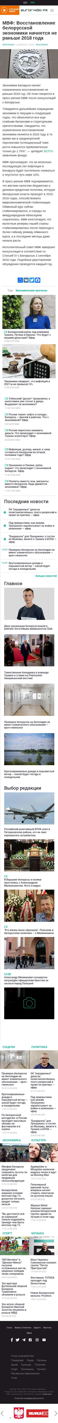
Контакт (41, 1369)
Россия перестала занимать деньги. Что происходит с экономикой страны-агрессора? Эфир (28, 433)
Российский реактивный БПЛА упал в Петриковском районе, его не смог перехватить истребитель (27, 832)
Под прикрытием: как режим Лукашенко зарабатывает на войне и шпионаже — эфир (31, 525)
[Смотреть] (5, 332)
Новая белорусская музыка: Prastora (42, 1294)
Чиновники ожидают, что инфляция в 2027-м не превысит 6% (27, 383)
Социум (8, 1047)
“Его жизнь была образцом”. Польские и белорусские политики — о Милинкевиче (29, 932)
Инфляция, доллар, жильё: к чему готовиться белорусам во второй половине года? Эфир (27, 452)
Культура (38, 1140)
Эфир (29, 1333)
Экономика (42, 45)
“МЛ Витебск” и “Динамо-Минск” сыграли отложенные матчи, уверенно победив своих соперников (14, 1266)
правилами (47, 1394)
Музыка (37, 1233)
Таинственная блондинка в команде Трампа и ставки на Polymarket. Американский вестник (26, 675)
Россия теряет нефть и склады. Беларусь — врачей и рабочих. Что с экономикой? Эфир (27, 417)
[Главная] (33, 10)
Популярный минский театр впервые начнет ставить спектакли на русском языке (42, 1190)
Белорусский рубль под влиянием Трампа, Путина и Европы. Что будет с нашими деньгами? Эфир (27, 334)
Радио (30, 1360)
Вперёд (56, 1413)
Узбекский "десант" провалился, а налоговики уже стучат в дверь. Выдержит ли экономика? (27, 401)
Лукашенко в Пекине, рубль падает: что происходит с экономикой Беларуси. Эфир (28, 468)
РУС (32, 2)
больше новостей (46, 575)
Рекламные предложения (25, 1373)
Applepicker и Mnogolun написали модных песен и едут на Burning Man (43, 1171)
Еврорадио (8, 45)
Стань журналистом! (22, 1355)
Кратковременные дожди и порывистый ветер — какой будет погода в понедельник (29, 566)
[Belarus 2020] (35, 1413)
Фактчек (47, 1327)
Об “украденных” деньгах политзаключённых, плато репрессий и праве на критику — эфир (33, 512)
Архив (14, 1364)
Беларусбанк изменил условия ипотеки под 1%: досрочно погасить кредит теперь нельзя (13, 1197)
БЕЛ (25, 2)
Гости (9, 1327)
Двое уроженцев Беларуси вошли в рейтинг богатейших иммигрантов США (28, 627)
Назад (2, 1413)
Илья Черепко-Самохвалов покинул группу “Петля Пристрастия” (43, 1264)
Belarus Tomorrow (23, 1327)
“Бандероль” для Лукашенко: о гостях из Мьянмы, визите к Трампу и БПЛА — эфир (32, 539)
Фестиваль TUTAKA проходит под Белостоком (42, 1280)
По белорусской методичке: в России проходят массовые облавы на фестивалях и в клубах (14, 1122)
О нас (14, 1377)
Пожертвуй (17, 1360)
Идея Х (37, 1327)
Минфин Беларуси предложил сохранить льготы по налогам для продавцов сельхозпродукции (14, 1173)
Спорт (7, 1233)
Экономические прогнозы (31, 290)
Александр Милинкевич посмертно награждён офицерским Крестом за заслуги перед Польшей (26, 980)
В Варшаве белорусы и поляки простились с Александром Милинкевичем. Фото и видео (22, 882)
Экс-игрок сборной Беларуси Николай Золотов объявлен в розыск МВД (14, 1308)
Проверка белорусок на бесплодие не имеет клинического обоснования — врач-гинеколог (32, 552)
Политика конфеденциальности (29, 1398)
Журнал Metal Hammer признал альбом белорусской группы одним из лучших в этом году (43, 1211)
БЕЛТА (48, 151)
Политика (39, 1047)
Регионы (42, 1360)
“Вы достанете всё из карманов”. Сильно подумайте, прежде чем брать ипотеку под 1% (13, 1219)
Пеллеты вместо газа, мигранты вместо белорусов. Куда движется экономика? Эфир (27, 484)
